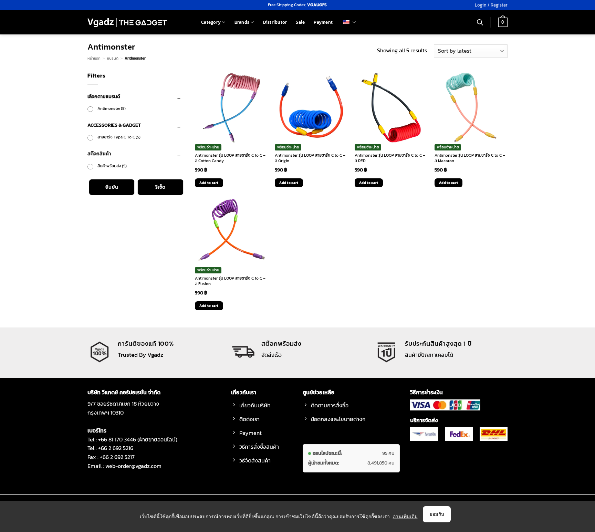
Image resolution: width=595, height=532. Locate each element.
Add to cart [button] (208, 182)
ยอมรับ (437, 514)
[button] (491, 5)
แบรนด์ (112, 58)
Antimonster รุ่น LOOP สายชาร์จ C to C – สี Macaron (470, 158)
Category (211, 22)
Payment (323, 22)
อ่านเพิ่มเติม (405, 516)
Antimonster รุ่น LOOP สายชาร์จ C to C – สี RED (390, 158)
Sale (300, 22)
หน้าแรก (94, 58)
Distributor (275, 22)
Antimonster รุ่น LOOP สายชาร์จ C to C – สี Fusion (230, 281)
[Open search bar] (480, 22)
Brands (242, 22)
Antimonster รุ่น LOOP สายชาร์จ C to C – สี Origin (310, 158)
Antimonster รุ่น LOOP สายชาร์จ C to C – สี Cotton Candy (230, 158)
